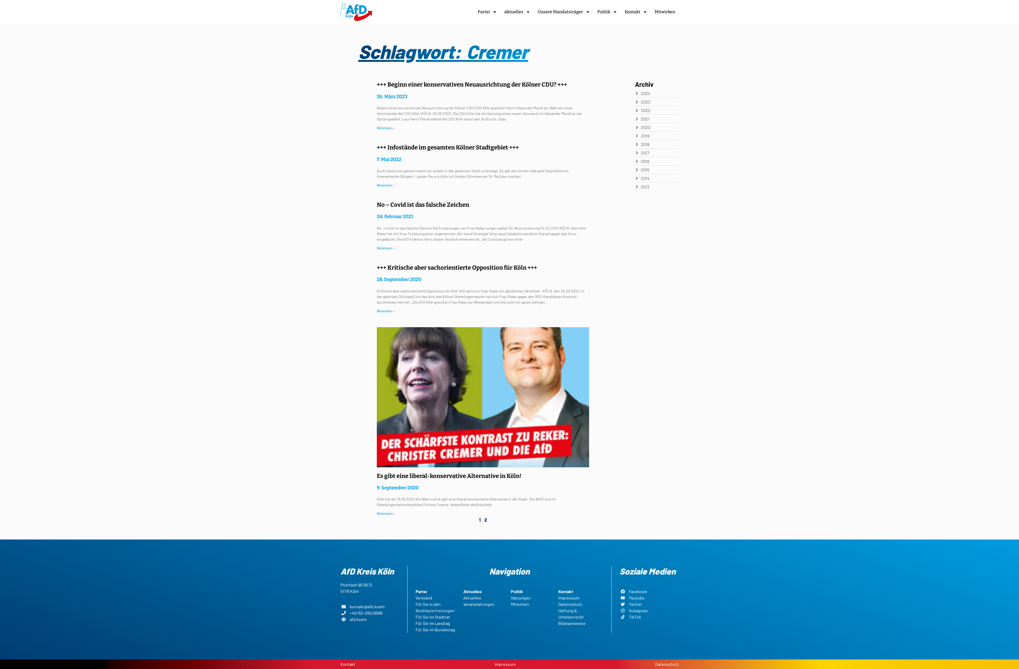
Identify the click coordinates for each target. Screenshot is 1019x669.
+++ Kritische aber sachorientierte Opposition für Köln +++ (457, 267)
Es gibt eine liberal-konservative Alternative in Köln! (449, 476)
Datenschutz (667, 664)
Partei (484, 11)
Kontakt (632, 11)
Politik (603, 11)
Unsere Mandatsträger (560, 11)
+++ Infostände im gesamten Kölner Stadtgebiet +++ (448, 147)
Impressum (505, 664)
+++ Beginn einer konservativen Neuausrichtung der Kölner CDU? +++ (472, 84)
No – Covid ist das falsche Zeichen (423, 204)
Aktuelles (513, 11)
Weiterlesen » (386, 128)
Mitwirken (665, 11)
